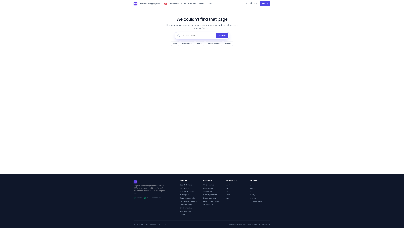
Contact (209, 3)
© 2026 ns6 (138, 224)
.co (227, 198)
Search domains (186, 185)
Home (175, 43)
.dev (228, 195)
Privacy (252, 195)
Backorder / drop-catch (188, 201)
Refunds (253, 198)
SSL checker (207, 191)
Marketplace (184, 195)
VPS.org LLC (161, 224)
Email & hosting (186, 208)
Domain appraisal (209, 198)
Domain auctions (186, 205)
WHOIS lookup (208, 185)
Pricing (183, 3)
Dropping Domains (157, 3)
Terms (252, 191)
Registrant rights (256, 201)
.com (228, 185)
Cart (246, 3)
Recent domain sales (211, 201)
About (201, 3)
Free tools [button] (192, 3)
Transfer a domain (213, 43)
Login (256, 3)
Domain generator (210, 195)
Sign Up (265, 3)
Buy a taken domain (187, 198)
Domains (143, 3)
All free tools (208, 205)
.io (227, 191)
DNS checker (208, 188)
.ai (227, 188)
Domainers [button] (173, 3)
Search (222, 35)
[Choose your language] (251, 3)
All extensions (187, 43)
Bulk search (184, 188)
